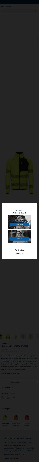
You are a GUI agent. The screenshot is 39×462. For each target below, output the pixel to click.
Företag (19, 238)
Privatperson (19, 224)
